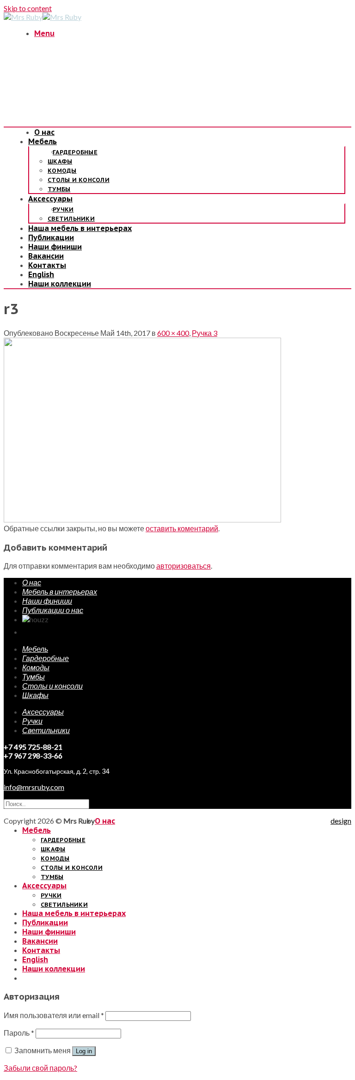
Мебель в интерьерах (59, 591)
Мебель (42, 141)
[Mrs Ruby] (42, 16)
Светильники (71, 219)
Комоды (62, 171)
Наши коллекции (59, 283)
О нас (44, 132)
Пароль (19, 1032)
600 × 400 (173, 332)
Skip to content (28, 8)
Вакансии (46, 256)
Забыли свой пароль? (40, 1067)
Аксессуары (50, 198)
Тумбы (59, 189)
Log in (84, 1051)
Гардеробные (75, 152)
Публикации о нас (52, 610)
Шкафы (60, 161)
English (41, 274)
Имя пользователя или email (54, 1015)
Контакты (47, 265)
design (341, 820)
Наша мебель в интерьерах (80, 228)
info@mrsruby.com (34, 787)
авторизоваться (183, 565)
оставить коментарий (182, 528)
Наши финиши (55, 246)
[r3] (142, 519)
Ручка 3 (204, 332)
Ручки (63, 209)
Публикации (51, 237)
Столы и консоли (79, 180)
